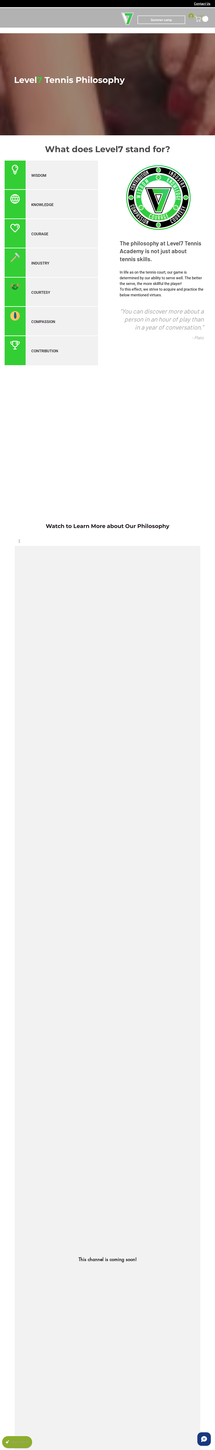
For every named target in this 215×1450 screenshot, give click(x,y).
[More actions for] (21, 541)
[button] (21, 541)
